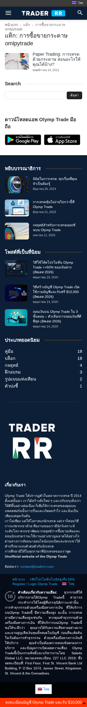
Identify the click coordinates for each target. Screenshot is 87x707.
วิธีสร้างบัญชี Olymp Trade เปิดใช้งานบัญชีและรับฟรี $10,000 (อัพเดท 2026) (56, 292)
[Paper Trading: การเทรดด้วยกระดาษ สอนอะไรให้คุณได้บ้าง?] (17, 61)
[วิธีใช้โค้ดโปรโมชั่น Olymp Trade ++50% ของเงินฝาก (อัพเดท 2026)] (16, 268)
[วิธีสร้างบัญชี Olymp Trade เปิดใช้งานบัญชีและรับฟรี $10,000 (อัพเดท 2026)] (16, 293)
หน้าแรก (11, 25)
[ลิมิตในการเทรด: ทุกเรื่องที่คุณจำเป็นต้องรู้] (17, 184)
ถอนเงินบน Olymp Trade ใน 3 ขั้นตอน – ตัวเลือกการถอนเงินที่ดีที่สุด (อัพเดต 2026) (57, 316)
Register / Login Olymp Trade (35, 584)
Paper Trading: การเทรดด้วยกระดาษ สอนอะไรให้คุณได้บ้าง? (56, 59)
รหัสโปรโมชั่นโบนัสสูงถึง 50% (52, 579)
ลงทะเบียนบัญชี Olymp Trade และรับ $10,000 (43, 702)
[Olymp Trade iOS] (62, 144)
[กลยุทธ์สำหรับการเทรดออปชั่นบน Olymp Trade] (17, 231)
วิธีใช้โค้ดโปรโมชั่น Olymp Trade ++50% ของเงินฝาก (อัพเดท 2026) (53, 267)
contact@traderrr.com (37, 566)
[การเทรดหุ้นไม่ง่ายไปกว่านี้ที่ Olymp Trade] (17, 208)
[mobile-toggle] (8, 13)
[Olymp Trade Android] (23, 144)
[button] (80, 13)
